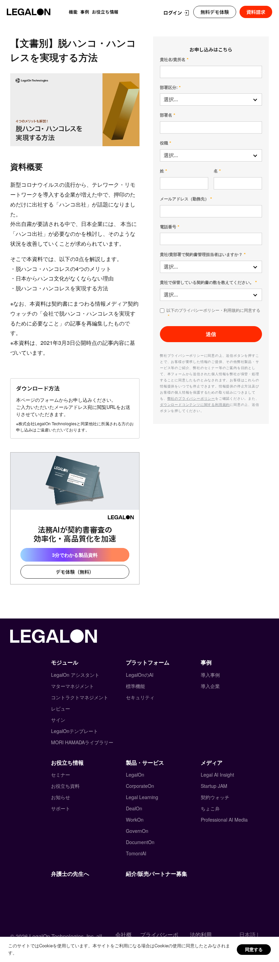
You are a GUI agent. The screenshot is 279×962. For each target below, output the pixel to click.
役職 (164, 143)
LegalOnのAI (139, 674)
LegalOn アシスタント (75, 674)
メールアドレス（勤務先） (184, 199)
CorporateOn (140, 785)
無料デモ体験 (214, 12)
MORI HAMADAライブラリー (82, 742)
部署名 (166, 115)
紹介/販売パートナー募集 (156, 873)
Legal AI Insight (217, 774)
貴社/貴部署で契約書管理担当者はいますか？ (201, 254)
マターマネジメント (72, 686)
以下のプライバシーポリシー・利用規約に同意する (213, 310)
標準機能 (135, 686)
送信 (211, 334)
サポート (60, 808)
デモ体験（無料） (75, 571)
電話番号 (168, 227)
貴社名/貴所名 (172, 59)
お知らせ (60, 797)
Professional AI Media (224, 819)
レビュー (60, 708)
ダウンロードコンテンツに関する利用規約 (195, 404)
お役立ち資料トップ (52, 26)
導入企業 (210, 686)
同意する (254, 949)
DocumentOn (140, 842)
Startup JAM (214, 785)
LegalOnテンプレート (74, 731)
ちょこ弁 (210, 808)
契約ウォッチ (215, 797)
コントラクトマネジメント (79, 697)
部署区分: (169, 87)
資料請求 (255, 12)
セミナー (60, 774)
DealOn (134, 808)
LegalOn (135, 774)
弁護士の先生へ (70, 873)
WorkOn (135, 819)
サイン (58, 719)
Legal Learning (142, 797)
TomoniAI (136, 853)
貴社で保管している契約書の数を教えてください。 (207, 282)
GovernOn (137, 830)
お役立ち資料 (65, 785)
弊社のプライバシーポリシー (191, 398)
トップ (16, 26)
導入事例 (210, 674)
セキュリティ (140, 697)
